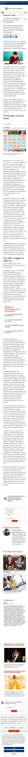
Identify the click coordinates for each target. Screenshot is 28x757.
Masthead (13, 728)
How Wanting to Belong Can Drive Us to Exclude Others (14, 644)
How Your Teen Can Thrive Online (12, 591)
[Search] (25, 12)
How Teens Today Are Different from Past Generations (14, 571)
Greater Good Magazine (14, 9)
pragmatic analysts (19, 187)
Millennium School (15, 41)
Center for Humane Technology (13, 233)
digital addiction (15, 213)
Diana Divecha (8, 573)
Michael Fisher (9, 34)
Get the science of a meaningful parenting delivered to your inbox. (9, 512)
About (6, 728)
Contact (21, 728)
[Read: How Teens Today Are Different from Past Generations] (14, 562)
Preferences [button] (10, 744)
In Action (24, 2)
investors (16, 218)
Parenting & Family (9, 15)
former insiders (7, 218)
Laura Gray (20, 177)
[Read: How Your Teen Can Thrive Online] (14, 582)
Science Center (10, 2)
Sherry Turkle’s (17, 167)
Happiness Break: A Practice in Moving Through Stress (14, 671)
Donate (14, 731)
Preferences (14, 753)
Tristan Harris (13, 225)
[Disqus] (14, 617)
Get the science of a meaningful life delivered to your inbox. (13, 702)
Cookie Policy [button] (5, 742)
